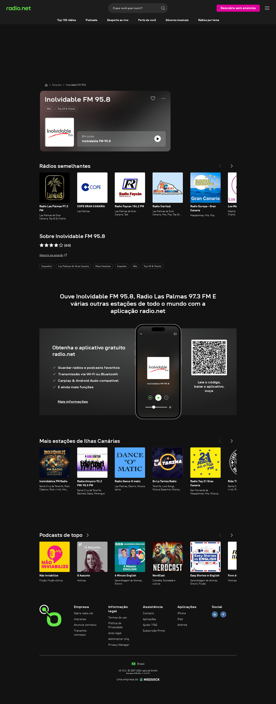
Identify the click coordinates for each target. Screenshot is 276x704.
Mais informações (73, 402)
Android (182, 625)
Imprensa (80, 619)
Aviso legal (114, 633)
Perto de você (147, 20)
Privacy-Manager (118, 645)
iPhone (181, 613)
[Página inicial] (46, 85)
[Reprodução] (157, 138)
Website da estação (51, 255)
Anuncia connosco (85, 625)
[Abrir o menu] (267, 8)
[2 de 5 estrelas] (46, 245)
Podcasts (91, 20)
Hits (49, 109)
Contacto (148, 613)
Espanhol (46, 266)
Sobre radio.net (83, 613)
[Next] (232, 164)
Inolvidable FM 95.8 (96, 141)
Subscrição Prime (154, 630)
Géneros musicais (177, 20)
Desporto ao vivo (118, 20)
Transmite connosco (80, 632)
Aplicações (149, 619)
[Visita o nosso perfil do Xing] (223, 614)
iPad (180, 619)
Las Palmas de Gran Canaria (73, 266)
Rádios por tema (208, 20)
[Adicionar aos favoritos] (153, 98)
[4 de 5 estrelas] (56, 245)
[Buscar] (163, 8)
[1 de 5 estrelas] (41, 245)
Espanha (121, 266)
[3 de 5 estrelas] (51, 245)
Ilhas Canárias (103, 266)
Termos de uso (117, 617)
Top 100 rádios (66, 20)
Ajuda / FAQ (150, 625)
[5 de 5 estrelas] (61, 245)
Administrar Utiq (118, 639)
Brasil (140, 664)
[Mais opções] (163, 98)
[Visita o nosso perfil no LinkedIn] (214, 614)
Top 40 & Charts (66, 109)
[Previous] (220, 164)
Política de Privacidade (115, 625)
